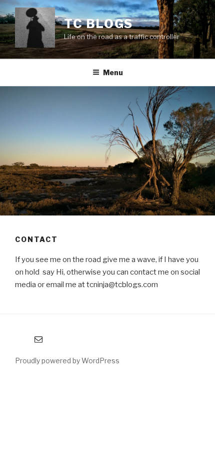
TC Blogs (98, 24)
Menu (113, 72)
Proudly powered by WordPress (67, 360)
